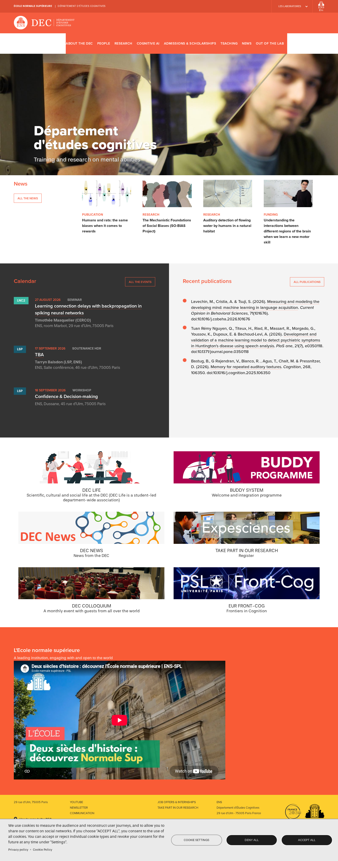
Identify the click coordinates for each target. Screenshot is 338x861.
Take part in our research (178, 808)
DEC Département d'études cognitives (44, 23)
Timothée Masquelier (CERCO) (63, 320)
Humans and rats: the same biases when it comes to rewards (105, 226)
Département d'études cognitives (82, 6)
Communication (82, 813)
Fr (306, 43)
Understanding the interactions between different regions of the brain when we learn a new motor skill (287, 231)
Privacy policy (18, 850)
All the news (27, 198)
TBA (39, 355)
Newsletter (79, 808)
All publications (307, 282)
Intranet (318, 43)
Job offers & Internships (177, 802)
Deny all (252, 840)
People (103, 43)
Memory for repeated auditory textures (246, 366)
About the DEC (79, 43)
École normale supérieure (33, 6)
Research (123, 43)
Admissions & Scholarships (190, 43)
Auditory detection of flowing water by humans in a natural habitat (227, 226)
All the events (140, 282)
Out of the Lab (270, 43)
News (247, 43)
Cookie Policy (42, 850)
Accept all (306, 840)
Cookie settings (196, 840)
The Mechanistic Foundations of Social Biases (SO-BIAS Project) (167, 226)
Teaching (229, 43)
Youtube (76, 802)
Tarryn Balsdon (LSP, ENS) (58, 362)
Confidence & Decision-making (66, 396)
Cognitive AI (148, 43)
